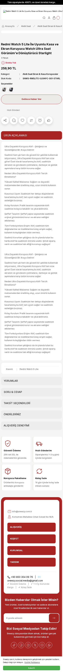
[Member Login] (49, 18)
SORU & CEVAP (13, 392)
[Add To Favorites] (22, 120)
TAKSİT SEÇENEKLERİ (17, 403)
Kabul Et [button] (31, 668)
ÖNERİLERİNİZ (12, 414)
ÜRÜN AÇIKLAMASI (15, 135)
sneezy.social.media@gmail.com (25, 580)
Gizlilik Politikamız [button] (32, 662)
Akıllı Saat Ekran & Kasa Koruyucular (40, 74)
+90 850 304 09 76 (22, 577)
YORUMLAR (11, 380)
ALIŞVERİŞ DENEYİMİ (16, 425)
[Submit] (54, 618)
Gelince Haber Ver (31, 99)
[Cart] (56, 18)
